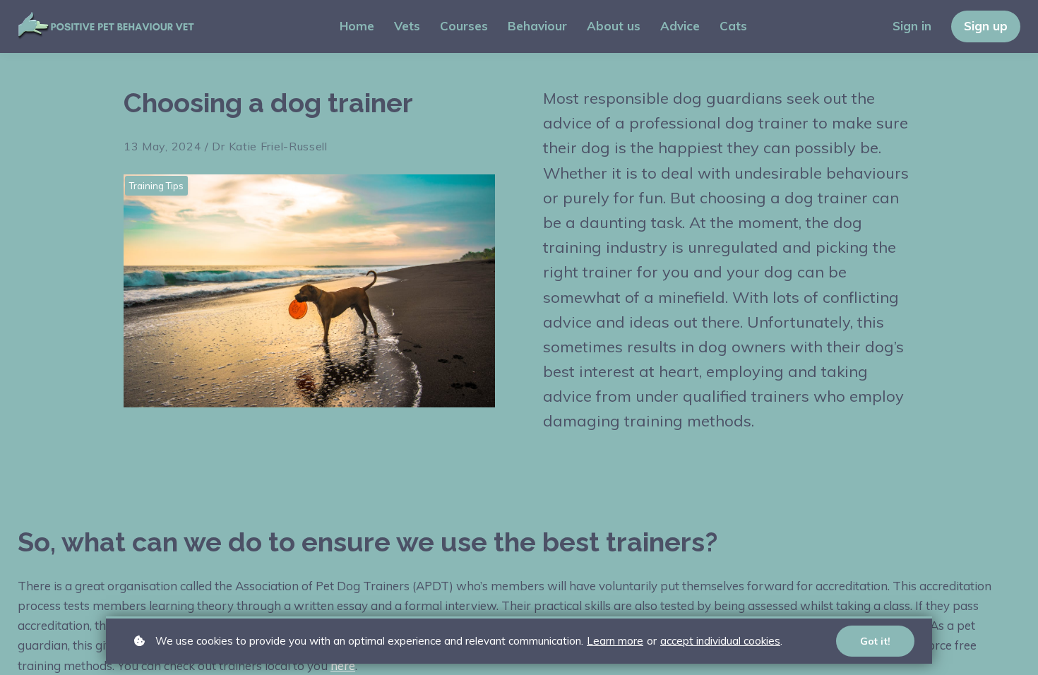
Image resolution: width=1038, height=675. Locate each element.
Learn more (615, 640)
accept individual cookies (720, 640)
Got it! (875, 641)
